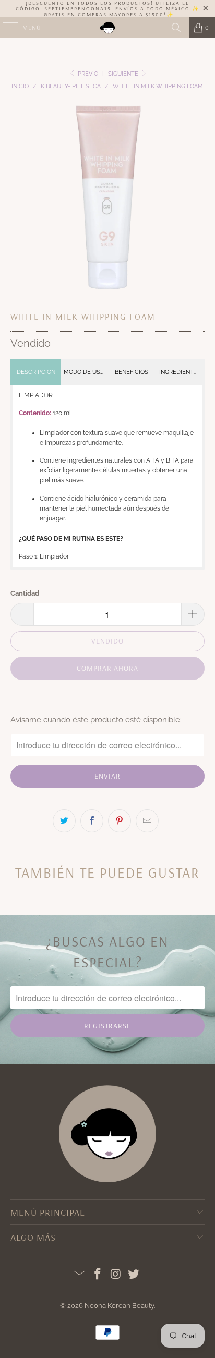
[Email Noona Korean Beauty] (80, 1274)
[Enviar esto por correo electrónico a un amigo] (147, 820)
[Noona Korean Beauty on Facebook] (98, 1274)
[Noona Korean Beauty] (107, 27)
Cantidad (24, 593)
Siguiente (124, 73)
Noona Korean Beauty (119, 1306)
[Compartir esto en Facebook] (91, 820)
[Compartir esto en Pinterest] (119, 820)
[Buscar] (176, 27)
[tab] (35, 372)
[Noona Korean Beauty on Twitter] (134, 1274)
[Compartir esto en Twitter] (64, 820)
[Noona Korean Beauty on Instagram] (116, 1274)
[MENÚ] (5, 27)
